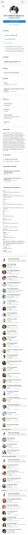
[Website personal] (8, 99)
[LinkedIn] (9, 99)
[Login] (26, 2)
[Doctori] (22, 2)
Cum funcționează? (15, 24)
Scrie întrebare (15, 21)
